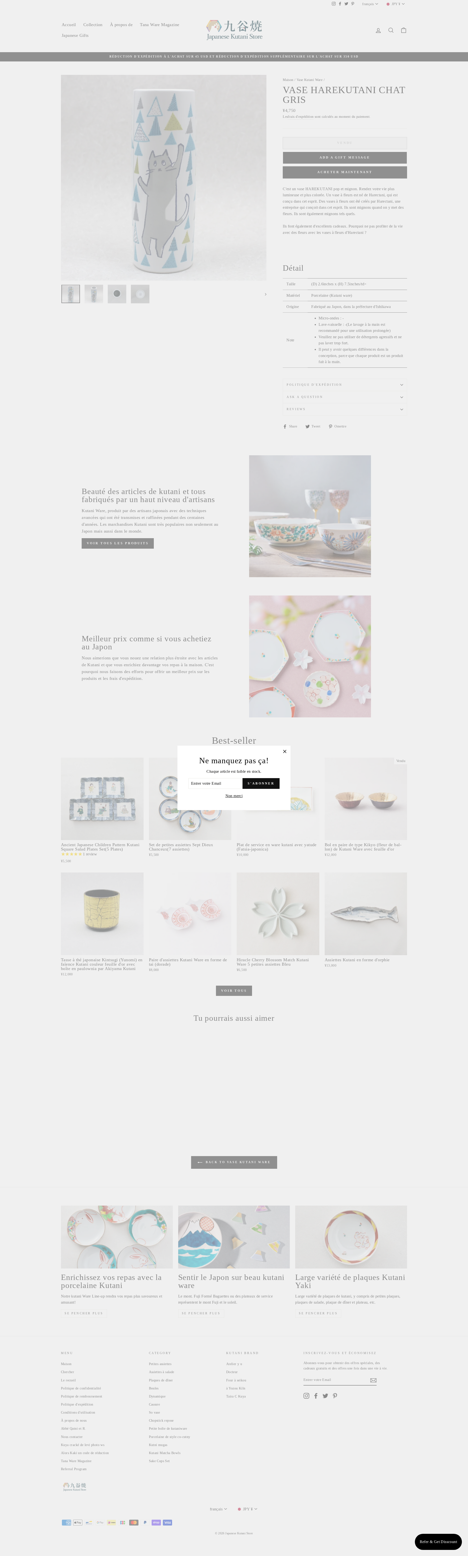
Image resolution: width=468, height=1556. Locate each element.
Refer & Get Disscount (438, 1542)
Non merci (234, 796)
